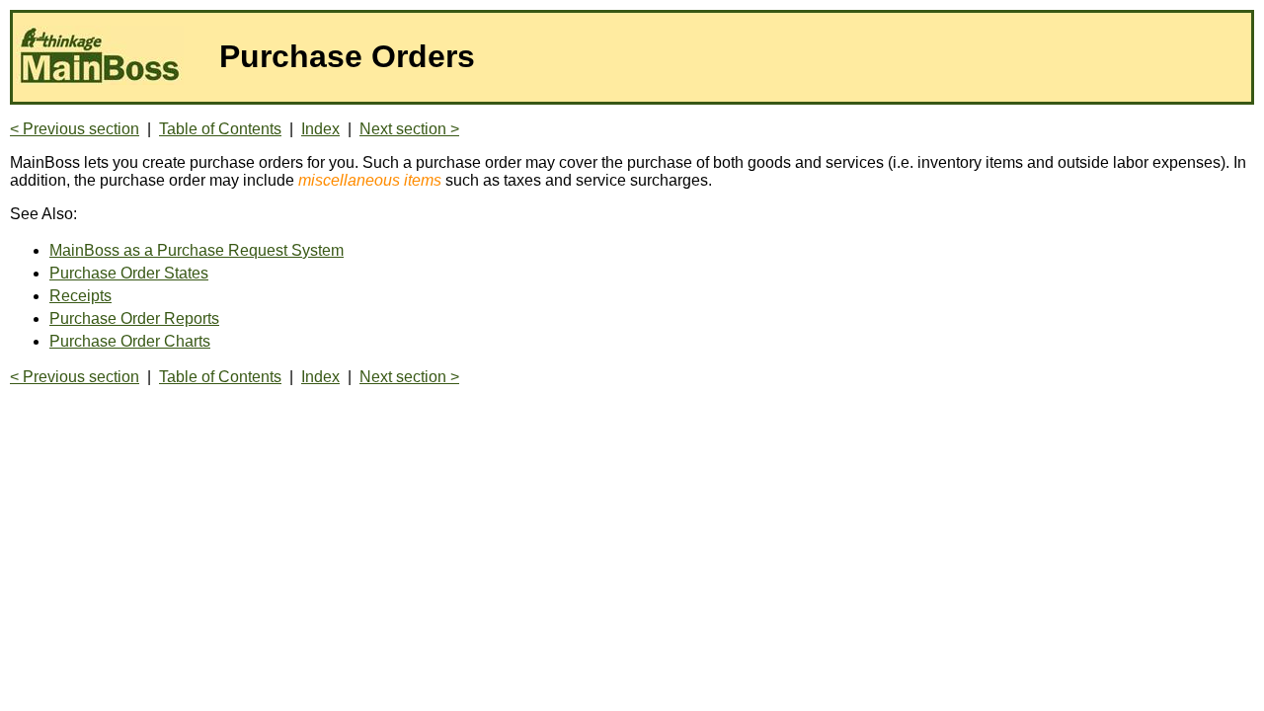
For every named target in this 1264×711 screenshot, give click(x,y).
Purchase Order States (128, 273)
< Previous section (74, 128)
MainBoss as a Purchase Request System (196, 250)
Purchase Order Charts (129, 341)
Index (320, 128)
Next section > (409, 128)
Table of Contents (220, 128)
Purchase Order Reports (134, 318)
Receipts (80, 295)
